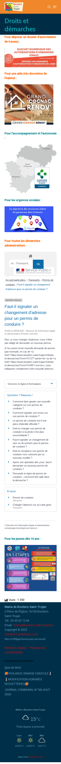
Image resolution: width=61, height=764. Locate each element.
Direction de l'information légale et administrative (28, 525)
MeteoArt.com (36, 757)
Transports (34, 280)
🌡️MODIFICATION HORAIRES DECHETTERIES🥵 (23, 682)
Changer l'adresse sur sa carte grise (32, 504)
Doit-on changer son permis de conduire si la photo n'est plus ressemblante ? (29, 432)
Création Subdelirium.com (21, 634)
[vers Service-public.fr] (34, 271)
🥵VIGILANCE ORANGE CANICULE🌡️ (28, 673)
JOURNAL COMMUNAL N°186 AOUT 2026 (27, 692)
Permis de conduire (23, 497)
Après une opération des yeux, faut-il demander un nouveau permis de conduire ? (32, 465)
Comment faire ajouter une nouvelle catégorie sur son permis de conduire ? (31, 405)
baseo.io (33, 528)
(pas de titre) (13, 667)
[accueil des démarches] (30, 256)
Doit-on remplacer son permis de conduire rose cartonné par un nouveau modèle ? (30, 454)
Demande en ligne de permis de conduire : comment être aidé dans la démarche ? (31, 477)
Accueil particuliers (16, 280)
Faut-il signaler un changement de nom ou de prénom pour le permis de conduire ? (30, 443)
